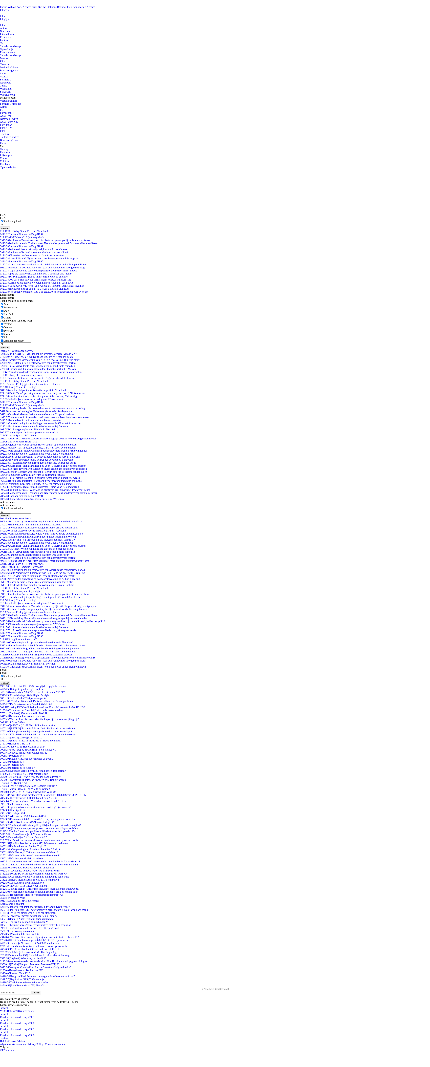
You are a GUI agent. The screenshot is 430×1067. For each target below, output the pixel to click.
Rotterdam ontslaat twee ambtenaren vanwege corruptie (34, 946)
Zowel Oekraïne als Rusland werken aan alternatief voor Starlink (38, 362)
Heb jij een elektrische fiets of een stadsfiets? (28, 912)
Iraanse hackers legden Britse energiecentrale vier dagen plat (36, 411)
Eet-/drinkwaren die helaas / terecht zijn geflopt (29, 928)
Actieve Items (30, 7)
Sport (3, 73)
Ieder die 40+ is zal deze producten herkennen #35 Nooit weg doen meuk (44, 909)
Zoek (19, 7)
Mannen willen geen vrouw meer (22, 716)
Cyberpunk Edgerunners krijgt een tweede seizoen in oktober (36, 483)
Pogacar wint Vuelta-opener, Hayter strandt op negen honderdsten (38, 444)
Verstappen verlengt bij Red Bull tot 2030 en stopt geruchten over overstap (44, 291)
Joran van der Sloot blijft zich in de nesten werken (31, 710)
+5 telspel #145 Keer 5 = (17, 767)
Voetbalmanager (8, 100)
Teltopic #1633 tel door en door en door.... (26, 758)
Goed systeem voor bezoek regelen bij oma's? (28, 915)
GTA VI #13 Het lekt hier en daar (22, 746)
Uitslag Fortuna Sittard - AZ (18, 441)
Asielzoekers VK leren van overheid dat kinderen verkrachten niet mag (42, 285)
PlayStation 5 (7, 124)
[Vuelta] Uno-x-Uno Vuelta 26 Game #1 (26, 788)
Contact (4, 158)
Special (7, 334)
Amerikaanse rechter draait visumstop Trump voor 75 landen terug (39, 486)
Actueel (4, 28)
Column (7, 327)
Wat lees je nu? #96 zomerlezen (22, 858)
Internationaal (7, 34)
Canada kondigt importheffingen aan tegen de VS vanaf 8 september (40, 423)
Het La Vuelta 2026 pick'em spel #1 (23, 698)
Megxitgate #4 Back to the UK (21, 970)
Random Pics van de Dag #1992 (21, 234)
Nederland (5, 31)
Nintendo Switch (9, 118)
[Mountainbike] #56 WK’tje (20, 934)
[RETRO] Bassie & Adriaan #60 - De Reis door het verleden (37, 728)
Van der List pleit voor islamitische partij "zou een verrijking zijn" (39, 719)
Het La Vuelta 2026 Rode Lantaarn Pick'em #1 (29, 785)
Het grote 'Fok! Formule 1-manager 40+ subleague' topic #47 (37, 976)
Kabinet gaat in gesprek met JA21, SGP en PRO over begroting (38, 447)
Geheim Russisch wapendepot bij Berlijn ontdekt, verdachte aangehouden (43, 471)
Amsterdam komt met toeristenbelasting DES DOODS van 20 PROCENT (44, 795)
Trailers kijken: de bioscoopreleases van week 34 (29, 432)
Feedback (5, 164)
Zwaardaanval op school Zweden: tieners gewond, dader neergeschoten (42, 645)
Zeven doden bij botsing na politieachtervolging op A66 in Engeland (40, 456)
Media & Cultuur (9, 67)
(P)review (8, 330)
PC (1, 109)
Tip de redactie (8, 167)
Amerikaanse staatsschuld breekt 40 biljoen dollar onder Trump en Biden (43, 264)
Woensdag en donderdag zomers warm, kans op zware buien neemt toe (41, 372)
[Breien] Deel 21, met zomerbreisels (24, 773)
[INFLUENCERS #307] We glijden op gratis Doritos (33, 686)
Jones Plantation (12, 903)
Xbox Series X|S (9, 121)
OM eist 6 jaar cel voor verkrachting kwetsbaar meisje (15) (35, 279)
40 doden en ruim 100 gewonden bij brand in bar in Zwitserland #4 (40, 861)
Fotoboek (5, 152)
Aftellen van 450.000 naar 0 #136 (23, 816)
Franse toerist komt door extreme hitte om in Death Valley (35, 906)
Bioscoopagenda (9, 70)
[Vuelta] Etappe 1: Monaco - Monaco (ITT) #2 (30, 964)
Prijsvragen (6, 155)
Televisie (4, 64)
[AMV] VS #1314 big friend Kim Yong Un (28, 792)
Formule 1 (5, 79)
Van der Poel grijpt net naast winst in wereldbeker (30, 384)
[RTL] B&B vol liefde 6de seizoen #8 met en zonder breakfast (37, 734)
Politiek (4, 40)
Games (3, 106)
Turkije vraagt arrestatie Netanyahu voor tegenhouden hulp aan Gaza (41, 480)
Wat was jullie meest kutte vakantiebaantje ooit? (30, 855)
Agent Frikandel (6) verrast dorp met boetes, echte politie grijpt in (39, 258)
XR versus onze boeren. (16, 350)
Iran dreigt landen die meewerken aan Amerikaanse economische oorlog (42, 408)
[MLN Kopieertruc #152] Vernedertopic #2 (27, 822)
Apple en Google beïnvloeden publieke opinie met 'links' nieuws (38, 270)
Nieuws (42, 7)
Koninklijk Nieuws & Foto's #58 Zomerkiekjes (29, 943)
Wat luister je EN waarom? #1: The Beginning (28, 952)
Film (2, 61)
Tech (2, 43)
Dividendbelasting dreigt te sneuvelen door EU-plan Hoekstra (37, 414)
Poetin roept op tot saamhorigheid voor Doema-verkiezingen (36, 453)
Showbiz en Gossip (10, 46)
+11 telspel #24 (12, 813)
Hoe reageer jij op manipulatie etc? (23, 882)
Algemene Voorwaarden (13, 1044)
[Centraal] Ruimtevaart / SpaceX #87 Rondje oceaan (33, 779)
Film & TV (6, 127)
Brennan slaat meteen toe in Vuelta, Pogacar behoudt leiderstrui (37, 378)
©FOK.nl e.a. (7, 1050)
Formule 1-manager (10, 103)
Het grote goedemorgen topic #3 (22, 689)
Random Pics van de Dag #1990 (21, 261)
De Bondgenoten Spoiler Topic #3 (23, 846)
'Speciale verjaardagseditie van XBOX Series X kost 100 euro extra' (40, 359)
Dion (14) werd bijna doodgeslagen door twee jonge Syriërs (37, 731)
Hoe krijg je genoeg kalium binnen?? (24, 922)
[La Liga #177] (13, 810)
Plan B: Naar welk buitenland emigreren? (27, 918)
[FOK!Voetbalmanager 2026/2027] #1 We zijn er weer (34, 940)
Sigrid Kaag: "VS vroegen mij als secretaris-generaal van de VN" (38, 353)
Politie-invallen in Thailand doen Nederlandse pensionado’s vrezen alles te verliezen (49, 243)
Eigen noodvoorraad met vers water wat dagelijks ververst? (35, 807)
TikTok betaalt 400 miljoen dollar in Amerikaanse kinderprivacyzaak (40, 477)
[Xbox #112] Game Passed (19, 900)
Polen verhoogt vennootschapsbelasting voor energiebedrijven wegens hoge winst (47, 657)
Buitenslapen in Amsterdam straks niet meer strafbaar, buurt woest (39, 888)
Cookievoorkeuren (55, 1044)
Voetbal (4, 76)
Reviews (61, 7)
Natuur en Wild (12, 897)
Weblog (12, 7)
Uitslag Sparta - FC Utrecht (18, 435)
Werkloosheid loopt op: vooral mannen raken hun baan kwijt (36, 282)
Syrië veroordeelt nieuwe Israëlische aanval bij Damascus (35, 426)
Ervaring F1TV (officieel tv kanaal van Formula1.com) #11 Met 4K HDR (42, 707)
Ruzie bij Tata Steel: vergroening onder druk (27, 867)
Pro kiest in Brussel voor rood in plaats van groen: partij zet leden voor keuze (45, 240)
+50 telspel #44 (12, 755)
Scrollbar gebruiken (13, 221)
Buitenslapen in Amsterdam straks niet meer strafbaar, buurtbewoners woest (44, 417)
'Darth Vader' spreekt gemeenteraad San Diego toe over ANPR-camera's (42, 393)
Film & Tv (9, 314)
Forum (3, 7)
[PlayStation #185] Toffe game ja (22, 979)
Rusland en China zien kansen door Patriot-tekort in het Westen (38, 369)
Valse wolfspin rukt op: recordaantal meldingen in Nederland (36, 642)
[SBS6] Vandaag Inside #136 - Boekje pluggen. (30, 740)
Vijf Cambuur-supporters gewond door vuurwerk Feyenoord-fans (39, 828)
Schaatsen (5, 91)
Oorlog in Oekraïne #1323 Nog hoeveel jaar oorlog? (33, 770)
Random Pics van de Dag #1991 (21, 246)
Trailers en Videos (9, 137)
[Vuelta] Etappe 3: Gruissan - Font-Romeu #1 (28, 749)
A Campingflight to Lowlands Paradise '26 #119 (30, 849)
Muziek (4, 58)
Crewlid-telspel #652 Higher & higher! (25, 695)
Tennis (3, 85)
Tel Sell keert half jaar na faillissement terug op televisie (34, 276)
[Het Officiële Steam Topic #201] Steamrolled (29, 879)
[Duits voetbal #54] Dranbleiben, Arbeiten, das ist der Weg (35, 955)
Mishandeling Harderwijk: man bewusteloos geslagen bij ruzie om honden (43, 450)
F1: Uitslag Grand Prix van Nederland (24, 231)
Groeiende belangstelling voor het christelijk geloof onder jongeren (39, 648)
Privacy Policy (35, 1044)
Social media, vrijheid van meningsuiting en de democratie (34, 876)
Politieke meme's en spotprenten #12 (23, 752)
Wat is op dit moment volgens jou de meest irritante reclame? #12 (39, 937)
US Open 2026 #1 (13, 722)
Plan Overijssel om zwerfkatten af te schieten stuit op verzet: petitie (39, 840)
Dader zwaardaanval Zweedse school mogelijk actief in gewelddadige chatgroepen (48, 438)
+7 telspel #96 (12, 764)
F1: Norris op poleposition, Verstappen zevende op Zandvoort (36, 459)
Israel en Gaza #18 (15, 743)
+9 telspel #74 (12, 761)
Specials (81, 7)
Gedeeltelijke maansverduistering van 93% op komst (31, 399)
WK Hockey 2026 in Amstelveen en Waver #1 (30, 852)
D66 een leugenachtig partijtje (20, 591)
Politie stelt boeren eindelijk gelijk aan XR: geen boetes (33, 249)
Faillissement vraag (14, 804)
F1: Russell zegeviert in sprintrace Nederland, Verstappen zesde (38, 462)
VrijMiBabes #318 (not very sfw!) (22, 237)
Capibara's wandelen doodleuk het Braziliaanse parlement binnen (39, 864)
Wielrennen (6, 88)
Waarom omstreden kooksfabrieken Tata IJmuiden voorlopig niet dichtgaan (44, 961)
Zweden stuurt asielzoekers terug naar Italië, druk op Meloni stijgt (39, 396)
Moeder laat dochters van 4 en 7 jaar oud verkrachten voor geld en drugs (42, 267)
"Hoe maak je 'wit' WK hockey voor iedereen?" (30, 776)
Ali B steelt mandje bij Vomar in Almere (25, 834)
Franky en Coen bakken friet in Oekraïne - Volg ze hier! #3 (35, 967)
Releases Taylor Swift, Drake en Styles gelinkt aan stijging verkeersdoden (43, 468)
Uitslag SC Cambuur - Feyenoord (21, 375)
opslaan (5, 228)
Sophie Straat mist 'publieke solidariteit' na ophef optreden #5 (37, 831)
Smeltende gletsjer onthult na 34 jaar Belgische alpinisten (34, 288)
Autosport (5, 82)
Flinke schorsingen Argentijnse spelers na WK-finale (32, 499)
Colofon (4, 161)
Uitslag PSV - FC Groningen (19, 387)
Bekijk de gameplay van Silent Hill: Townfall (27, 429)
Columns (51, 7)
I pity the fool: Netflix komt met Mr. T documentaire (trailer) (36, 273)
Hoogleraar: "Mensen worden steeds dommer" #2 (31, 894)
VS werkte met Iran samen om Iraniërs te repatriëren (32, 255)
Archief (91, 7)
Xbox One (5, 115)
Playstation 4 (7, 112)
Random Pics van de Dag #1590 (21, 636)
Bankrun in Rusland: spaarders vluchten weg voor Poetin (34, 252)
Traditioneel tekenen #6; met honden (24, 982)
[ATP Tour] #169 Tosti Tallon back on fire (27, 725)
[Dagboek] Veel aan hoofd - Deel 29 (23, 713)
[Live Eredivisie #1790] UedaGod (23, 985)
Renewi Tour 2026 (15, 973)
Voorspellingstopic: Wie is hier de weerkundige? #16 (33, 801)
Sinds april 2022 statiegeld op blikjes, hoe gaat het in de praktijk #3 (40, 825)
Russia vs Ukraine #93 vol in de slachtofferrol (29, 949)
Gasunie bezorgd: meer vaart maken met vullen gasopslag (35, 925)
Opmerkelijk (6, 49)
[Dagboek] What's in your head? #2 (23, 958)
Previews (72, 7)
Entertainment (7, 52)
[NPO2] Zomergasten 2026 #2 (21, 737)
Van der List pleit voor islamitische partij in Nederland (33, 390)
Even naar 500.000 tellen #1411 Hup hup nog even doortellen (38, 819)
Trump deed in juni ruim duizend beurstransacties (30, 420)
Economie (5, 37)
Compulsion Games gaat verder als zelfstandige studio (32, 474)
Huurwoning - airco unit (17, 931)
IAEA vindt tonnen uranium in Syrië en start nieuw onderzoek (37, 575)
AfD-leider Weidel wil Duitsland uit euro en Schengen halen (36, 356)
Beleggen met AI (13, 782)
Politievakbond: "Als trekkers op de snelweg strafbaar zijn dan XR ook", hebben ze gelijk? (52, 621)
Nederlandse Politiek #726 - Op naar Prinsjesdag (30, 870)
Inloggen (4, 10)
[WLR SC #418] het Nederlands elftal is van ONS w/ (33, 873)
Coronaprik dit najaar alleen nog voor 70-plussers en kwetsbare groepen (43, 465)
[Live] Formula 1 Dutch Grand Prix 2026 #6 (28, 798)
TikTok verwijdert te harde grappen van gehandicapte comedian (37, 366)
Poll (5, 337)
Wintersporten (7, 94)
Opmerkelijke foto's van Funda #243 (24, 837)
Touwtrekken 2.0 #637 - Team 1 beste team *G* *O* (33, 692)
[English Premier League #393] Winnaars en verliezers (34, 843)
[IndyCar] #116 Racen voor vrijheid (23, 885)
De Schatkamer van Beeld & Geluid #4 (26, 704)
